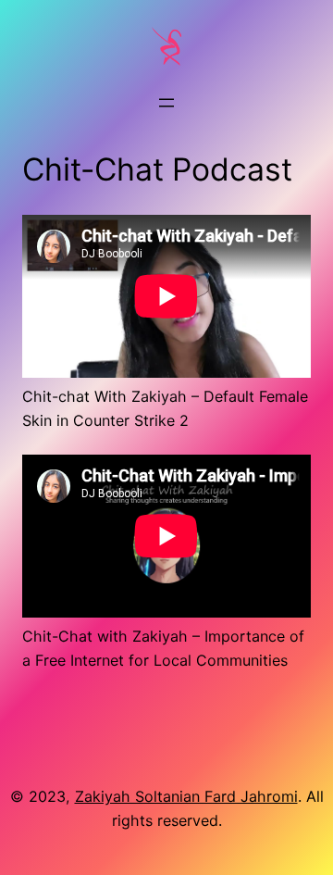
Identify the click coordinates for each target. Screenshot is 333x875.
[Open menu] (166, 103)
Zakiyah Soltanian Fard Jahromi (186, 796)
